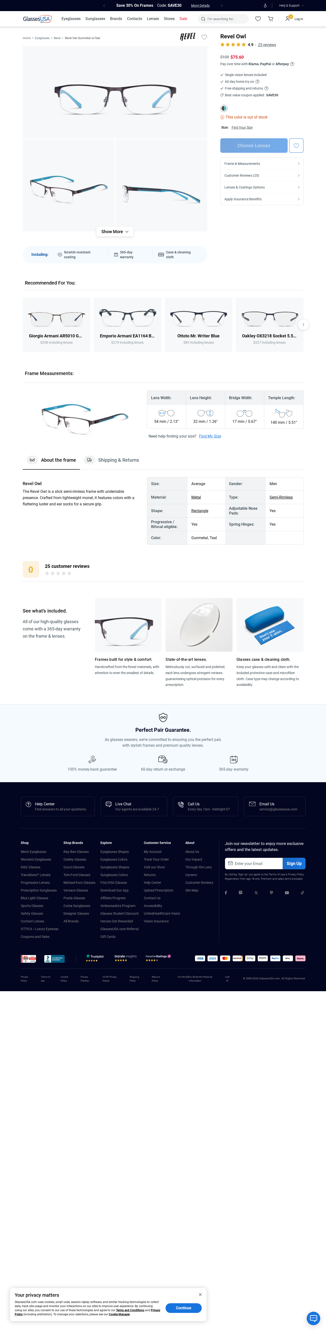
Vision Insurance (156, 921)
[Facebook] (226, 893)
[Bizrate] (126, 959)
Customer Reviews (199, 883)
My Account (153, 852)
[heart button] (296, 145)
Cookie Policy (64, 979)
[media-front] (115, 92)
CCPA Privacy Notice (110, 979)
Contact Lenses (32, 921)
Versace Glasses (75, 890)
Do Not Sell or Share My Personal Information (195, 979)
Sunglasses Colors (114, 875)
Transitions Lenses (35, 875)
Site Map (191, 890)
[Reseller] (159, 959)
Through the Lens (198, 867)
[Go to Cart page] (270, 19)
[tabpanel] (163, 511)
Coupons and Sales (35, 937)
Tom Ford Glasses (76, 875)
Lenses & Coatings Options (244, 187)
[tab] (51, 462)
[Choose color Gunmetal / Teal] (224, 108)
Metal (196, 497)
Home (27, 38)
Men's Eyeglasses (33, 852)
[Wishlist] (258, 19)
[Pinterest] (271, 893)
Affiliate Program (113, 898)
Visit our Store (154, 867)
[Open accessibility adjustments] (265, 5)
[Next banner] (222, 5)
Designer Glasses (76, 913)
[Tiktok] (302, 893)
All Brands (71, 921)
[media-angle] (69, 185)
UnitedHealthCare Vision (162, 913)
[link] (38, 19)
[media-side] (161, 185)
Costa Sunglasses (76, 906)
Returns (150, 875)
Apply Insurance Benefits (243, 199)
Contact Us (152, 898)
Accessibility (153, 906)
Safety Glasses (32, 913)
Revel (57, 38)
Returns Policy (156, 979)
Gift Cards (108, 937)
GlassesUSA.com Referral (119, 929)
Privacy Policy (296, 874)
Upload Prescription (158, 890)
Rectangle (199, 511)
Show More (112, 231)
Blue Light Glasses (34, 898)
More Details (200, 5)
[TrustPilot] (95, 959)
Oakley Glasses (74, 859)
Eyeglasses (42, 38)
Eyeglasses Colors (113, 859)
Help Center (152, 883)
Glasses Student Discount (119, 913)
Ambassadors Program (117, 906)
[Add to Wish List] (204, 37)
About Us (192, 852)
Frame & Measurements (242, 164)
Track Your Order (156, 859)
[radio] (47, 574)
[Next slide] (303, 324)
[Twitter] (256, 893)
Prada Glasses (74, 898)
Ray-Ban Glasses (76, 852)
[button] (28, 959)
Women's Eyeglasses (36, 859)
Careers (191, 875)
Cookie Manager (119, 1314)
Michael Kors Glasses (79, 883)
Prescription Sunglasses (39, 890)
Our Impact (193, 859)
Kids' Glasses (30, 867)
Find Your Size (242, 127)
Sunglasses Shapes (114, 867)
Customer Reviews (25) (241, 175)
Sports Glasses (32, 906)
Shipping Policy (134, 979)
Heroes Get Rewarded (116, 921)
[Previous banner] (104, 5)
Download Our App (114, 890)
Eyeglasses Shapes (114, 852)
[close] (200, 1294)
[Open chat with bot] (313, 1318)
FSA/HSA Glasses (113, 883)
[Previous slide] (22, 324)
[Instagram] (240, 893)
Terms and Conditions (130, 1310)
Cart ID (227, 979)
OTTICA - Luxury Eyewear (40, 929)
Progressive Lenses (35, 883)
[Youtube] (287, 893)
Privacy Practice (85, 979)
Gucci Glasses (73, 867)
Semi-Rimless (281, 497)
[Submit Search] (203, 18)
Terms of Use (277, 874)
